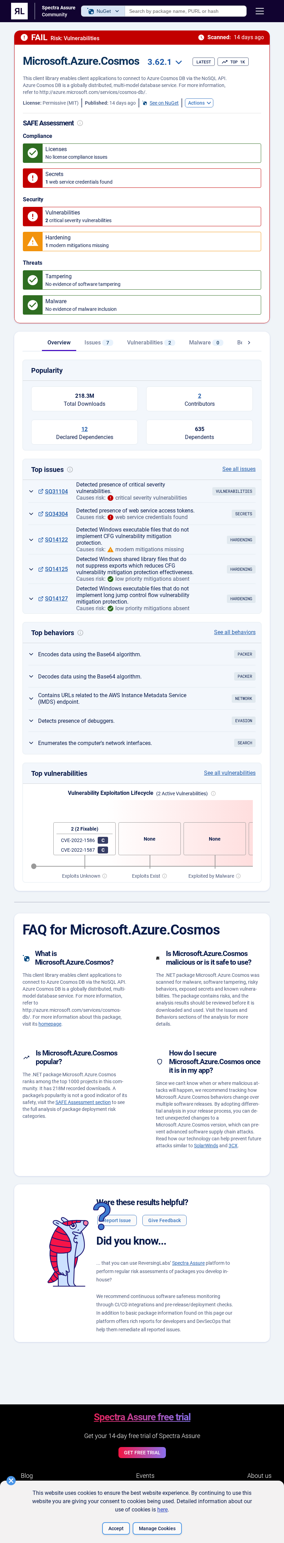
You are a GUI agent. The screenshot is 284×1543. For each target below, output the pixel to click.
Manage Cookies (157, 1528)
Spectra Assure (188, 1263)
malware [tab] (204, 342)
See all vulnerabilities (230, 773)
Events (145, 1475)
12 (84, 429)
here (162, 1509)
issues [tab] (97, 342)
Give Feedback (164, 1220)
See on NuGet (164, 103)
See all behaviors (235, 632)
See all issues (239, 469)
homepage (49, 1024)
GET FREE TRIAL (142, 1452)
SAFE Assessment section (83, 1102)
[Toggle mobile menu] (259, 11)
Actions (196, 103)
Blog (27, 1475)
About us (259, 1475)
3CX (233, 1145)
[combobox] (164, 62)
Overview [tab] (59, 342)
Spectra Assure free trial (142, 1417)
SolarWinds (206, 1145)
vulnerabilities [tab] (149, 342)
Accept (116, 1528)
